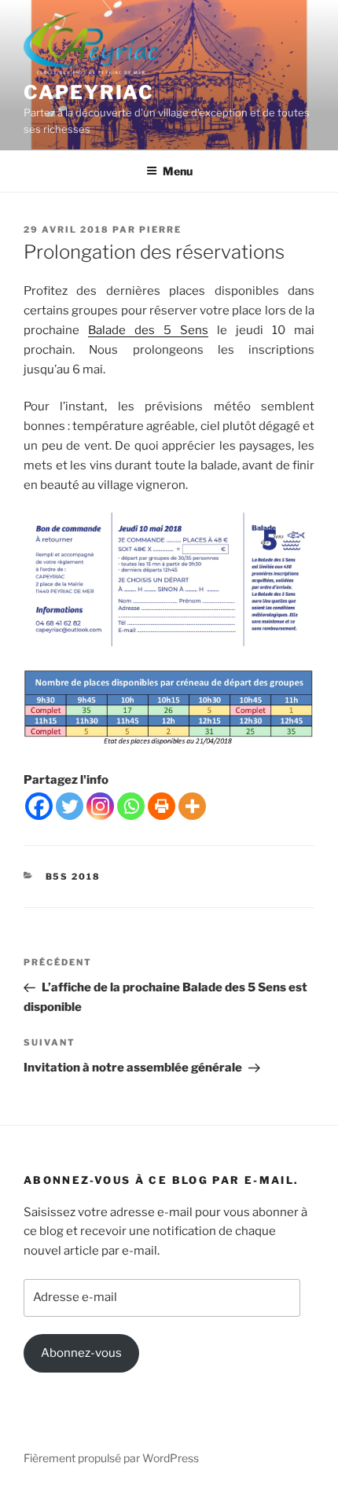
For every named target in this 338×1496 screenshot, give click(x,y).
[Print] (161, 806)
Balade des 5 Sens (148, 330)
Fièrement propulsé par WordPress (111, 1458)
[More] (192, 806)
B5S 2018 (73, 876)
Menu (178, 171)
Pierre (160, 229)
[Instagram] (100, 806)
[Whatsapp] (131, 806)
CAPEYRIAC (89, 92)
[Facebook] (39, 806)
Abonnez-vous (81, 1353)
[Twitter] (69, 806)
